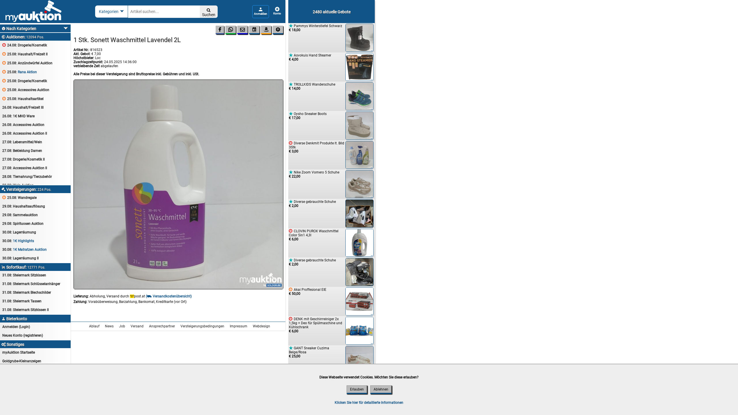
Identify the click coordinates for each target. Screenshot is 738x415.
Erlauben (357, 389)
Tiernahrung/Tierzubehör (27, 177)
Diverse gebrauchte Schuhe (312, 203)
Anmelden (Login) (16, 327)
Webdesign (261, 326)
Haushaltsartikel (23, 99)
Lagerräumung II (20, 258)
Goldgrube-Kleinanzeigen (21, 361)
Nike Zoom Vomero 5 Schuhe (314, 174)
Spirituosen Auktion (23, 224)
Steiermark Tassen (22, 301)
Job (122, 326)
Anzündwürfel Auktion (27, 63)
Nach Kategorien (18, 28)
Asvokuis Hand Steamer (310, 57)
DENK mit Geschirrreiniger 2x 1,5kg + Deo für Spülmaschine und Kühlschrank (315, 325)
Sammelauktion (20, 215)
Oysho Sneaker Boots (308, 116)
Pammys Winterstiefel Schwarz (315, 28)
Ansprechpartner (162, 326)
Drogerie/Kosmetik (24, 45)
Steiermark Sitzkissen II (25, 310)
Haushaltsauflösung (23, 206)
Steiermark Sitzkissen (24, 275)
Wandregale (19, 197)
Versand (137, 326)
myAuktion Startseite (18, 352)
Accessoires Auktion (25, 90)
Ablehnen (381, 389)
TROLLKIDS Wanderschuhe (312, 86)
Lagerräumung (19, 232)
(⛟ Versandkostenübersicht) (169, 296)
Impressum (238, 326)
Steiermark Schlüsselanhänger (31, 284)
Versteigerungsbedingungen (202, 326)
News (109, 326)
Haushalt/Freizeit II (25, 54)
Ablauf (94, 326)
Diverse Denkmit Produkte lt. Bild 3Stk (316, 147)
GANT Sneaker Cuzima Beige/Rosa (309, 352)
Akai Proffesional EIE (307, 291)
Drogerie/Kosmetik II (23, 159)
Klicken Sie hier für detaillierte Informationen (369, 403)
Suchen (208, 12)
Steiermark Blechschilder (26, 292)
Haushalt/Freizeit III (23, 107)
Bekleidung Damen (22, 151)
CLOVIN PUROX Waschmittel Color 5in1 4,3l (313, 235)
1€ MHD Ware (18, 116)
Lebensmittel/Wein (22, 142)
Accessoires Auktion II (24, 133)
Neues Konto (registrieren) (22, 335)
